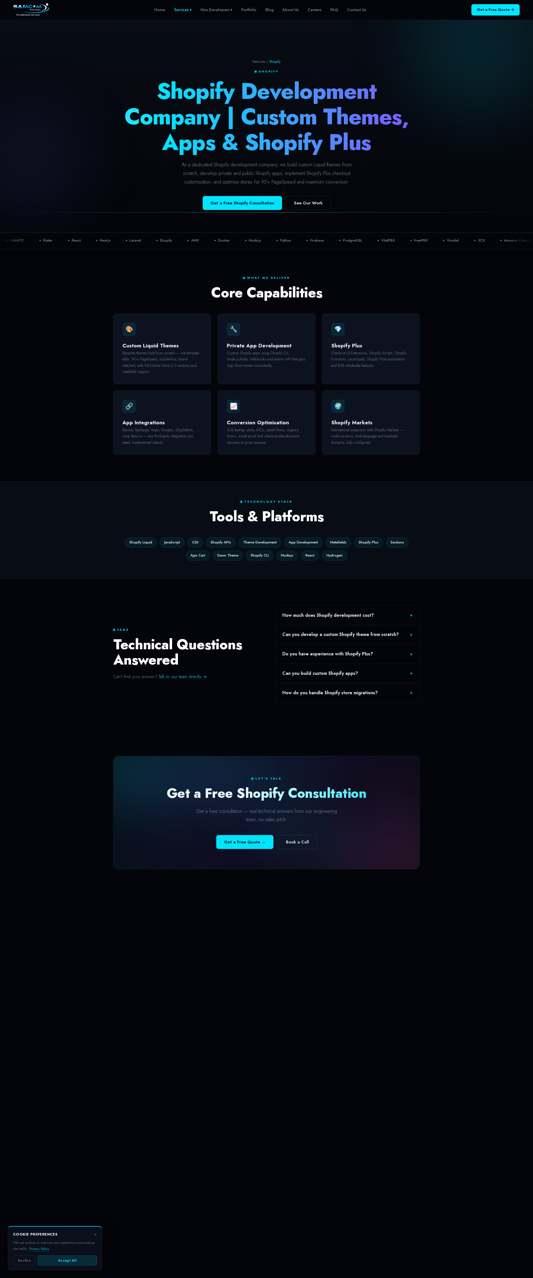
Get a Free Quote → (495, 9)
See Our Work (308, 203)
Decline (24, 1260)
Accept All (67, 1260)
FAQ (334, 9)
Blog (269, 9)
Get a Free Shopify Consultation (242, 203)
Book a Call (297, 842)
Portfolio (249, 9)
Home (159, 9)
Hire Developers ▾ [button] (216, 9)
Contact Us (356, 9)
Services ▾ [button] (183, 9)
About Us (290, 9)
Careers (314, 9)
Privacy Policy (39, 1248)
